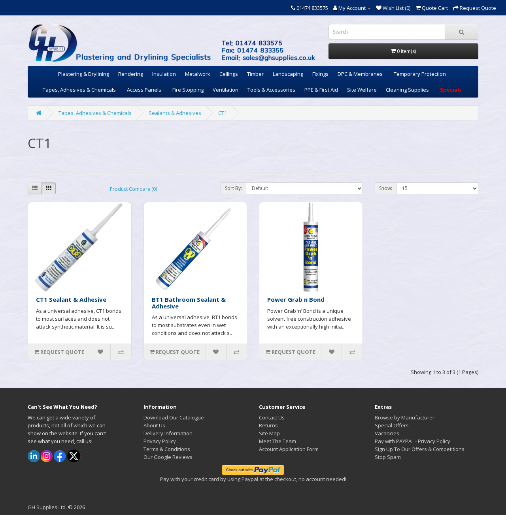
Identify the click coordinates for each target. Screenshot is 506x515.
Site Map (269, 433)
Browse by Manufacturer (404, 417)
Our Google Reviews (168, 456)
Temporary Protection (420, 73)
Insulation (164, 73)
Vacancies (387, 433)
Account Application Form (289, 449)
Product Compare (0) (133, 189)
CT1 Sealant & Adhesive (71, 299)
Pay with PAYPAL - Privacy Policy (412, 441)
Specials (451, 89)
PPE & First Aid (321, 89)
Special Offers (392, 425)
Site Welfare (362, 89)
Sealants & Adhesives (175, 113)
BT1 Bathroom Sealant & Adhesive (189, 302)
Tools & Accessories (271, 89)
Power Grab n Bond (296, 299)
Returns (268, 425)
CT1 (222, 113)
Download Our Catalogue (173, 417)
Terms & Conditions (166, 449)
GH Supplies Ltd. (47, 507)
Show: (385, 188)
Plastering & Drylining (83, 73)
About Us (154, 425)
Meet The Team (277, 441)
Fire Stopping (188, 89)
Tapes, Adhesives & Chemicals (79, 89)
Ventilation (225, 89)
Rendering (130, 73)
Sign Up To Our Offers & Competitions (419, 449)
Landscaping (288, 73)
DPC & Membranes (360, 73)
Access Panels (144, 89)
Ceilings (228, 73)
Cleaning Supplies (407, 89)
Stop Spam (388, 456)
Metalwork (197, 73)
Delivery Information (168, 433)
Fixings (320, 73)
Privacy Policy (159, 441)
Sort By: (233, 188)
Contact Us (272, 417)
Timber (255, 73)
